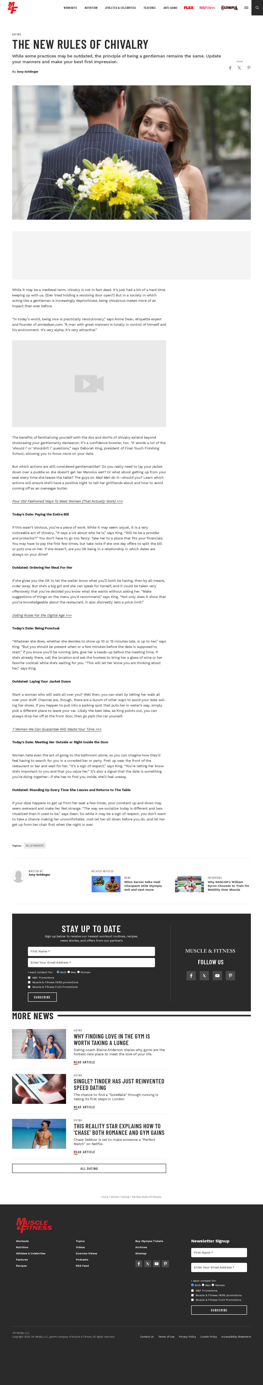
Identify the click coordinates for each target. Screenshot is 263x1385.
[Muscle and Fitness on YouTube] (217, 975)
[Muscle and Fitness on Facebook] (191, 975)
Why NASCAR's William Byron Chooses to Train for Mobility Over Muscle (228, 885)
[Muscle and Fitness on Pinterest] (230, 975)
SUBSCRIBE (42, 997)
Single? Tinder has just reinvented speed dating (119, 1084)
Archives (141, 1247)
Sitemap (141, 1253)
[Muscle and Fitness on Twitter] (204, 975)
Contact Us (147, 1336)
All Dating (89, 1168)
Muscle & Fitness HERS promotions (55, 982)
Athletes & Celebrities (120, 7)
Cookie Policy (208, 1336)
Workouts (70, 7)
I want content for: (40, 972)
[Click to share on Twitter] (239, 68)
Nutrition (91, 7)
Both (63, 972)
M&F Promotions (43, 977)
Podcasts (82, 1259)
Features (150, 7)
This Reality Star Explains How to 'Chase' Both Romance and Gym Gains (119, 1129)
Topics (80, 1241)
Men (73, 972)
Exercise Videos (86, 1253)
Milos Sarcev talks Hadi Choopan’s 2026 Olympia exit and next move (143, 885)
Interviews (215, 877)
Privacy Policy (187, 1336)
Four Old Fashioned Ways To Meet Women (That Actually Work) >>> (67, 501)
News (127, 877)
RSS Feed (82, 1265)
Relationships (35, 845)
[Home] (13, 12)
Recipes (21, 1265)
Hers (207, 7)
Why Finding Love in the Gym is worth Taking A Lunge (112, 1039)
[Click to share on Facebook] (230, 68)
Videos (80, 1247)
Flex (189, 7)
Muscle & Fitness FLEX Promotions (55, 986)
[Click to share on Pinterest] (249, 68)
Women (85, 972)
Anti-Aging (170, 7)
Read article (84, 1062)
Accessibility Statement (236, 1336)
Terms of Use (166, 1336)
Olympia (229, 8)
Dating (16, 34)
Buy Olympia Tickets (149, 1241)
